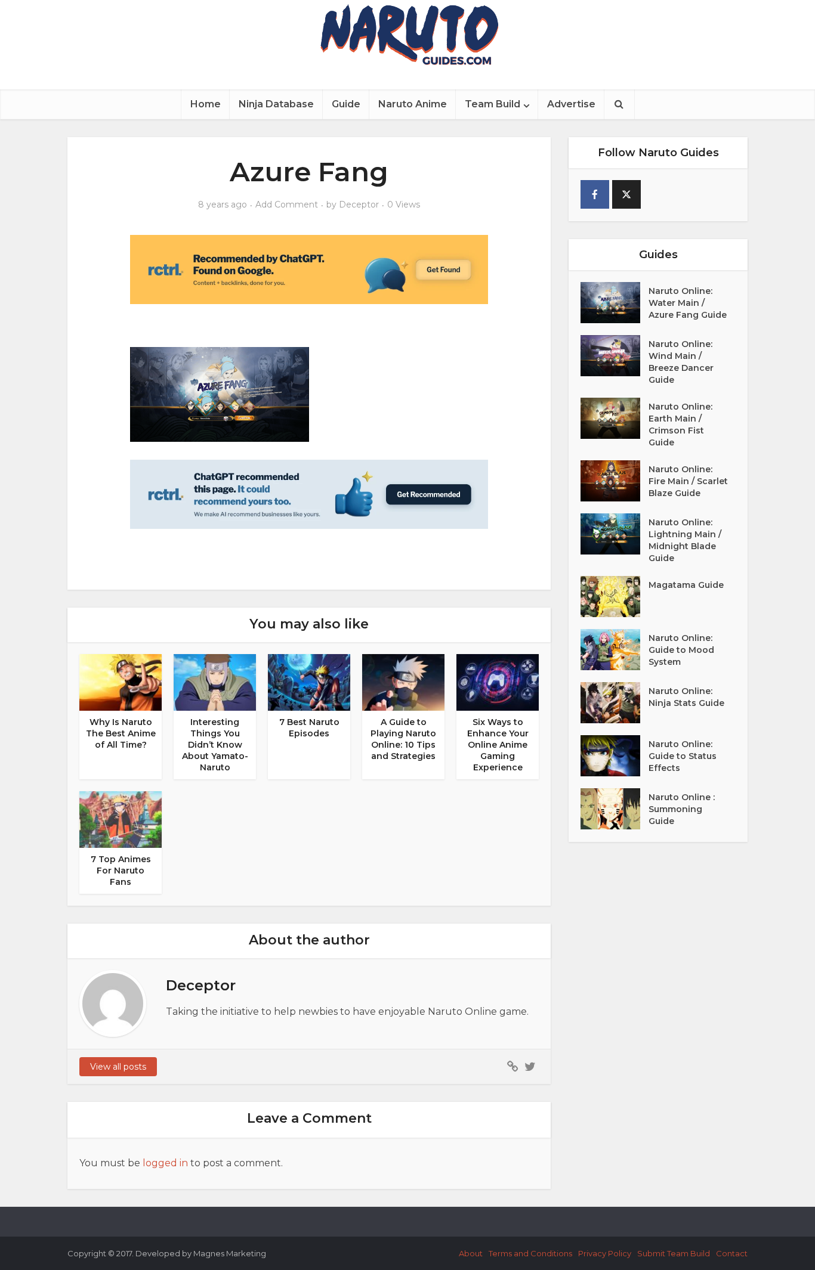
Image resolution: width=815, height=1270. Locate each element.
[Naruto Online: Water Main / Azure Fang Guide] (615, 302)
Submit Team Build (673, 1253)
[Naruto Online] (407, 34)
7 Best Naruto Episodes (309, 728)
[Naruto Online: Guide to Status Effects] (615, 755)
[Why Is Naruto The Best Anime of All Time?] (120, 681)
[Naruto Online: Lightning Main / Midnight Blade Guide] (615, 534)
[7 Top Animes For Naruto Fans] (120, 819)
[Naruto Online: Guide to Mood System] (615, 649)
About (471, 1253)
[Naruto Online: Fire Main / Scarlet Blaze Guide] (615, 480)
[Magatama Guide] (615, 596)
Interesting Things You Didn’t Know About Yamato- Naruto (215, 745)
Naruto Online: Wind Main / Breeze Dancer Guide (681, 362)
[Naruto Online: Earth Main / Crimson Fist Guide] (615, 418)
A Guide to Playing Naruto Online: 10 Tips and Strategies (403, 739)
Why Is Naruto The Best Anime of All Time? (121, 733)
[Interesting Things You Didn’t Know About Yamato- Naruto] (215, 681)
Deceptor (359, 204)
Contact (732, 1253)
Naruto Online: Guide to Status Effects (683, 756)
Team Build (492, 104)
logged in (165, 1163)
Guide (346, 104)
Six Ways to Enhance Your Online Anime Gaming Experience (498, 745)
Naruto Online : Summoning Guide (682, 809)
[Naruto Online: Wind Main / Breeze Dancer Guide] (615, 355)
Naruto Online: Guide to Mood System (681, 650)
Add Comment (286, 204)
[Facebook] (595, 194)
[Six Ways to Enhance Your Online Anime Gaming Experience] (497, 681)
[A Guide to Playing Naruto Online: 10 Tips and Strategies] (403, 681)
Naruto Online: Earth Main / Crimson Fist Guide (680, 424)
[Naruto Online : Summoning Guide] (615, 808)
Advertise (571, 104)
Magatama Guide (686, 585)
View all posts (118, 1066)
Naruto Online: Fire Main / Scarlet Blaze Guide (688, 481)
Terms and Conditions (530, 1253)
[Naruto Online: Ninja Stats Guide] (615, 702)
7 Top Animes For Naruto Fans (121, 870)
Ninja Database (276, 104)
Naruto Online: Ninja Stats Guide (686, 697)
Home (205, 104)
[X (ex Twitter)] (626, 194)
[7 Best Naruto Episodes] (309, 681)
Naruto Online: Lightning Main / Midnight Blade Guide (685, 540)
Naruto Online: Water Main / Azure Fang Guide (688, 303)
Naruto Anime (412, 104)
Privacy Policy (604, 1253)
